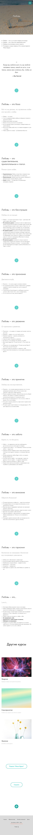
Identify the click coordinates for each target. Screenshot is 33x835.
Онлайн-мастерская (21, 819)
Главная (5, 819)
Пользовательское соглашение (16, 823)
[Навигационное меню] (30, 3)
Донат (28, 819)
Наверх (16, 826)
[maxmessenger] (16, 806)
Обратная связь (12, 819)
